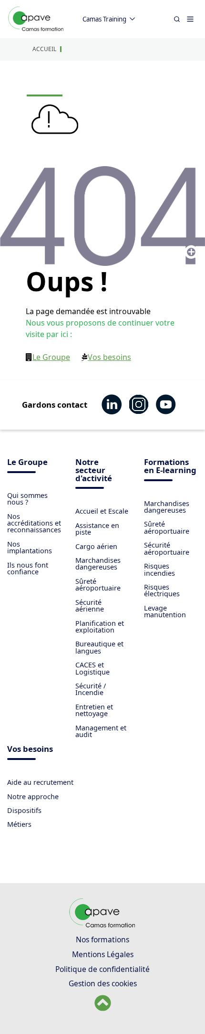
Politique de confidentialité (102, 969)
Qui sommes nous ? (27, 498)
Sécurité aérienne (89, 605)
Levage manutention (165, 611)
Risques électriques (162, 590)
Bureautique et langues (99, 647)
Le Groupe (51, 357)
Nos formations (102, 939)
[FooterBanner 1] (103, 925)
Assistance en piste (97, 529)
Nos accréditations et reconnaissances (34, 523)
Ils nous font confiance (27, 568)
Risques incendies (159, 569)
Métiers (19, 824)
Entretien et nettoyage (94, 710)
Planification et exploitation (99, 626)
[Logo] (36, 29)
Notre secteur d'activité (93, 471)
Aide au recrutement (40, 782)
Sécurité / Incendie (90, 689)
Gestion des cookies (103, 983)
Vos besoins (109, 357)
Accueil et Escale (101, 511)
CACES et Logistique (92, 668)
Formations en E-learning (170, 466)
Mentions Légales (102, 954)
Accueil (44, 49)
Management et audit (100, 731)
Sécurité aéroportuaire (166, 548)
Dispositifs (24, 810)
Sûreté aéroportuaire (98, 584)
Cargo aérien (96, 546)
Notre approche (33, 796)
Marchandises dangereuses (98, 563)
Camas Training (104, 19)
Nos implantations (29, 547)
